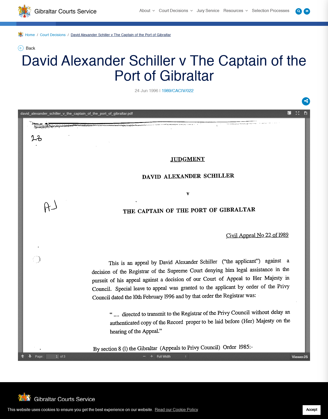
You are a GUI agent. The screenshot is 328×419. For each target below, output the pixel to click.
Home (30, 35)
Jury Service (208, 11)
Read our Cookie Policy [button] (176, 410)
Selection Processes (270, 11)
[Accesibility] (307, 11)
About (145, 11)
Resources (233, 11)
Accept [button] (311, 410)
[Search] (298, 11)
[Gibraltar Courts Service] (57, 11)
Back (30, 49)
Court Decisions (174, 11)
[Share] (306, 101)
